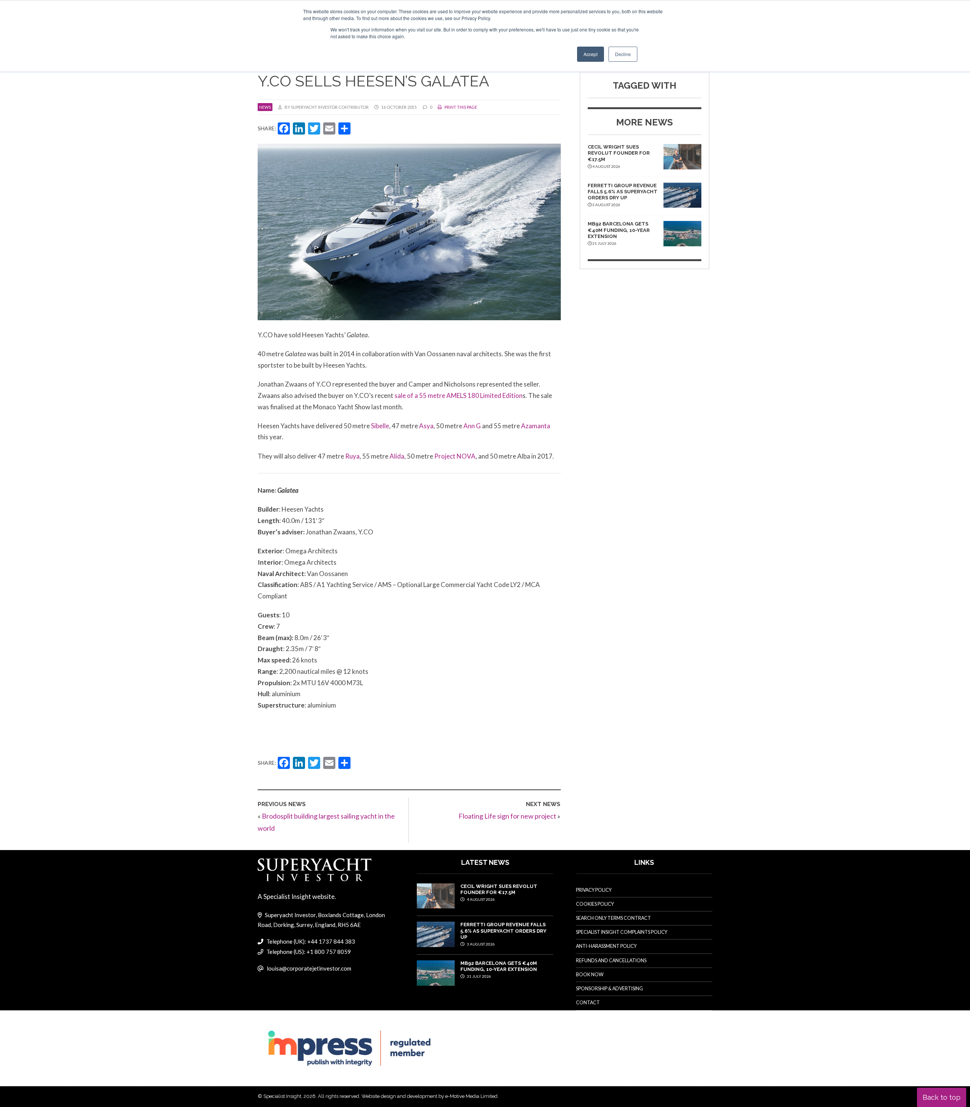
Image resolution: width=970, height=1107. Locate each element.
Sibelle (380, 426)
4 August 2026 (480, 899)
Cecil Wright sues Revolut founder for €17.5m (619, 153)
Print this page (460, 107)
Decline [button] (623, 54)
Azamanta (535, 426)
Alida (397, 456)
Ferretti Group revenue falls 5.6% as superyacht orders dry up (622, 192)
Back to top (942, 1097)
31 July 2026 (478, 976)
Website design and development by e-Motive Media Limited (429, 1096)
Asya (426, 426)
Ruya (352, 456)
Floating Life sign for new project (507, 816)
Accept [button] (591, 54)
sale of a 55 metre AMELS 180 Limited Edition (458, 395)
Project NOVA (455, 456)
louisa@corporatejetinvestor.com (309, 968)
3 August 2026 (480, 944)
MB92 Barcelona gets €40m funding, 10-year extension (619, 230)
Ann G (472, 426)
